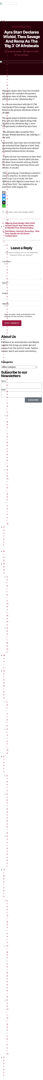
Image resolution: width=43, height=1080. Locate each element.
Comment (7, 262)
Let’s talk (7, 183)
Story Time (7, 211)
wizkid (31, 212)
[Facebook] (21, 196)
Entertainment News (7, 70)
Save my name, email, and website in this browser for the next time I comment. (19, 315)
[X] (21, 202)
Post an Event (7, 321)
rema (16, 212)
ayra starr (9, 212)
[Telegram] (21, 199)
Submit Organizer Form (7, 497)
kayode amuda (15, 51)
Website (5, 304)
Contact (4, 536)
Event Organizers (7, 391)
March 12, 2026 (32, 51)
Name (5, 283)
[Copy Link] (21, 192)
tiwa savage (23, 212)
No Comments (23, 55)
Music (4, 131)
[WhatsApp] (21, 206)
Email (5, 293)
